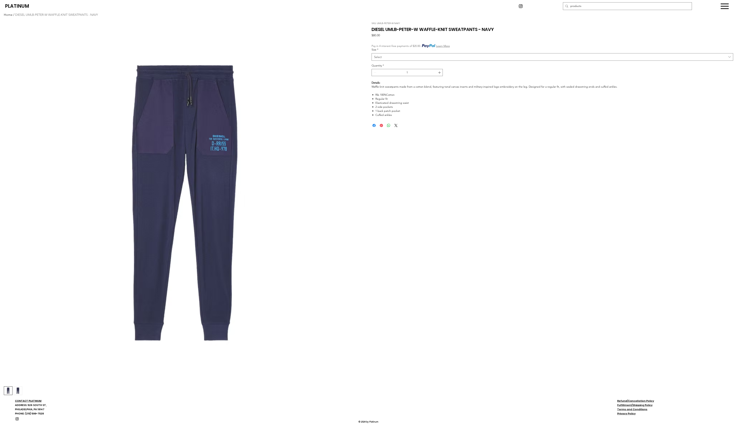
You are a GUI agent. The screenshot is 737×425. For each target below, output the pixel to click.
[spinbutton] (407, 72)
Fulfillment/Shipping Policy (635, 405)
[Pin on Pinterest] (381, 125)
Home (8, 15)
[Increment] (439, 72)
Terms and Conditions (632, 409)
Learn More (443, 46)
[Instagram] (520, 6)
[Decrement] (374, 72)
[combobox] (552, 57)
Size (375, 49)
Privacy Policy (626, 413)
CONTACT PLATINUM (28, 401)
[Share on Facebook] (374, 125)
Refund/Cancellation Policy (635, 401)
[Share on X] (396, 125)
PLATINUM (17, 6)
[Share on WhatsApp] (388, 125)
